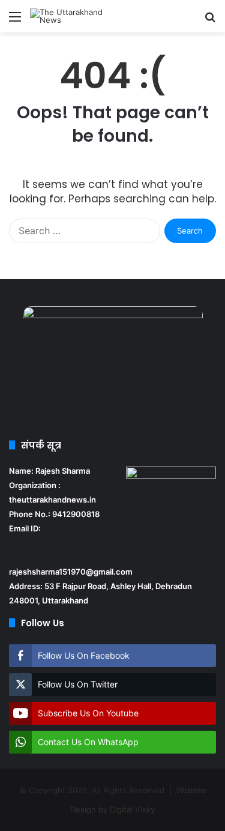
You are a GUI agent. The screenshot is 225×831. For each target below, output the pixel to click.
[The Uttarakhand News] (78, 16)
